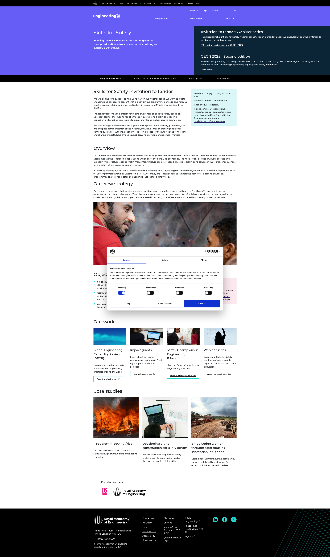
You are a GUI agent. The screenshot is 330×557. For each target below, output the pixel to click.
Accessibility (148, 536)
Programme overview (110, 78)
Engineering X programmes (171, 3)
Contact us (148, 518)
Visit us (146, 523)
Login (205, 11)
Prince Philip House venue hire (194, 527)
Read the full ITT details (206, 105)
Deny (128, 304)
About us (229, 18)
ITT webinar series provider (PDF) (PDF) (222, 45)
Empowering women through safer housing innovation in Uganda (208, 448)
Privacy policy (149, 540)
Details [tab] (165, 260)
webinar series (157, 99)
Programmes (132, 3)
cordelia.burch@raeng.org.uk (209, 121)
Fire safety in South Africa (112, 443)
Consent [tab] (126, 260)
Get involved (196, 18)
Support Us (193, 11)
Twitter (234, 519)
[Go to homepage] (95, 3)
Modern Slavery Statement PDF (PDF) (172, 530)
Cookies (168, 523)
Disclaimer (169, 518)
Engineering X (148, 3)
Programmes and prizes (112, 3)
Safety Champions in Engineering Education (155, 78)
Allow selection (165, 304)
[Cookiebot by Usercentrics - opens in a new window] (209, 251)
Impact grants (195, 78)
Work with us (149, 531)
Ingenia (189, 536)
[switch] (150, 293)
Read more (207, 69)
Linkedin (215, 519)
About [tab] (204, 260)
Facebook (224, 519)
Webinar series (223, 78)
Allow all (202, 304)
